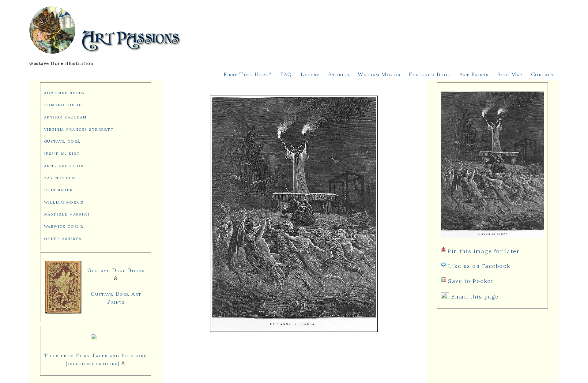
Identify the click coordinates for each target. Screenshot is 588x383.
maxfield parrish (66, 213)
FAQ (286, 74)
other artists (62, 238)
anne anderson (64, 165)
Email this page (475, 296)
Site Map (509, 74)
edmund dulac (63, 104)
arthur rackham (65, 116)
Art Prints (474, 74)
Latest (310, 74)
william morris (64, 201)
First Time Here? (248, 74)
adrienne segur (64, 92)
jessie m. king (62, 152)
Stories (338, 74)
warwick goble (64, 225)
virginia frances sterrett (79, 128)
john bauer (58, 189)
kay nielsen (59, 177)
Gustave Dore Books (116, 270)
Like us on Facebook (479, 265)
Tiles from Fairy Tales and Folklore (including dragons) (95, 359)
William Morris (379, 74)
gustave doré (62, 140)
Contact (542, 74)
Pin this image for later (483, 251)
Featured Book (430, 74)
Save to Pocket (470, 280)
